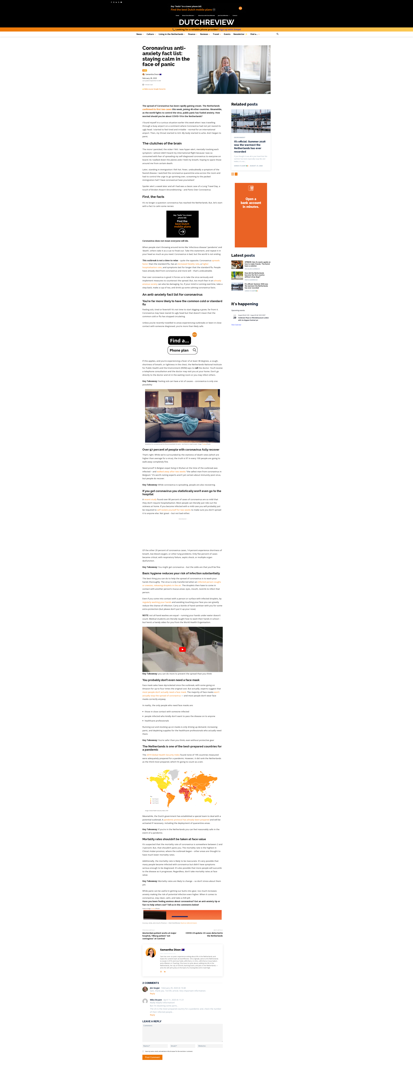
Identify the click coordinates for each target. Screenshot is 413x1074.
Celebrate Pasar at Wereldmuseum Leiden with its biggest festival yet (253, 319)
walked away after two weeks (171, 471)
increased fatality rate (188, 264)
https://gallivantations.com (168, 953)
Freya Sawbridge (251, 280)
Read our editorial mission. (189, 923)
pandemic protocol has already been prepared (186, 819)
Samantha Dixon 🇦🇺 (153, 74)
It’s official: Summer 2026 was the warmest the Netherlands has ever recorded (256, 286)
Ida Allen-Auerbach (252, 269)
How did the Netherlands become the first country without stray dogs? (254, 275)
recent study (150, 499)
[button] (283, 34)
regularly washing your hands (156, 602)
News (144, 70)
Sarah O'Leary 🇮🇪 (241, 166)
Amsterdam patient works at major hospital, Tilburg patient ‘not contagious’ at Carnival (159, 936)
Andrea (153, 908)
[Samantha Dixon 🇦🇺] (143, 74)
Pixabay (204, 444)
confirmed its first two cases (157, 109)
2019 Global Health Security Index (163, 754)
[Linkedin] (116, 2)
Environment (239, 137)
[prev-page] (232, 174)
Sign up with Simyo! (230, 29)
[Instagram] (114, 2)
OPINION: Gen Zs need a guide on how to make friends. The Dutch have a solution (257, 264)
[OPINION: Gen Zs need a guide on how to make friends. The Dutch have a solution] (237, 265)
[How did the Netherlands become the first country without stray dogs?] (237, 276)
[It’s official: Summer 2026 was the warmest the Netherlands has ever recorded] (251, 121)
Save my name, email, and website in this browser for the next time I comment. (169, 1051)
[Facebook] (111, 2)
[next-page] (236, 174)
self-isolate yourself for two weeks (174, 509)
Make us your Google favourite (155, 89)
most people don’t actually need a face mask (164, 692)
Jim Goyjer (155, 988)
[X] (118, 2)
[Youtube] (121, 2)
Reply (152, 993)
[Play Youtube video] (182, 649)
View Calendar (236, 325)
